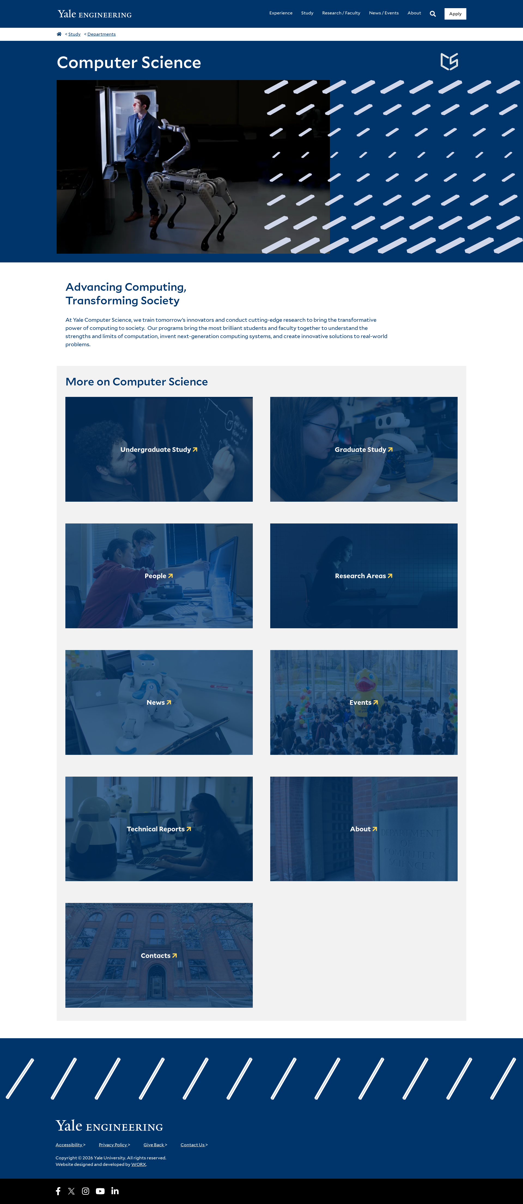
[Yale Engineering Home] (97, 14)
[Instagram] (85, 1191)
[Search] (433, 14)
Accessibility (71, 1144)
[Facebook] (58, 1191)
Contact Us (194, 1144)
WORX (138, 1164)
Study (74, 34)
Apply (455, 13)
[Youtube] (100, 1191)
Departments (101, 34)
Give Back (156, 1144)
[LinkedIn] (114, 1191)
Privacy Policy (114, 1144)
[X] (71, 1191)
